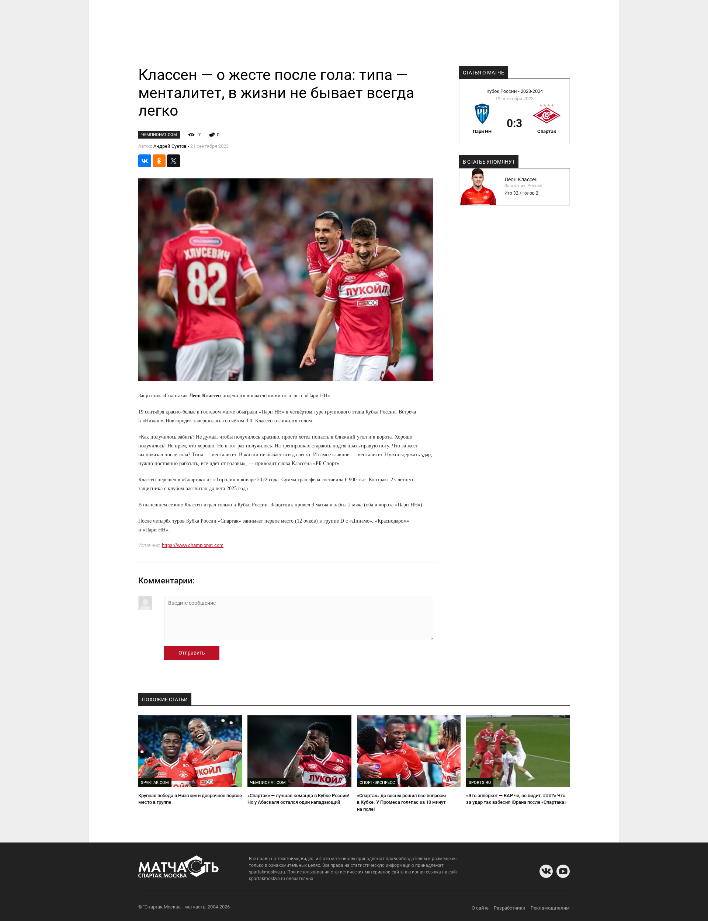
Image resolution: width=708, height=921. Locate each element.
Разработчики (509, 908)
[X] (173, 160)
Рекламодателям (550, 908)
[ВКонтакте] (144, 160)
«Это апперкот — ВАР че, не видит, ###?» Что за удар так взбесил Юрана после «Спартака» (516, 799)
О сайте (480, 908)
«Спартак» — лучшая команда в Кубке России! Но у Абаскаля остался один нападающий (298, 799)
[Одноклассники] (159, 160)
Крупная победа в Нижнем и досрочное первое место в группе (190, 799)
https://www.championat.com (192, 545)
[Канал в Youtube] (563, 871)
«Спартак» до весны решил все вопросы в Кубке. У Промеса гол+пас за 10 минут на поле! (401, 802)
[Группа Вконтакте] (546, 871)
